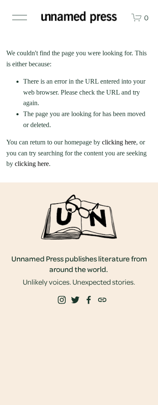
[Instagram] (61, 300)
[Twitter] (75, 300)
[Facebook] (88, 300)
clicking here (119, 142)
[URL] (102, 300)
